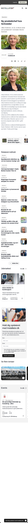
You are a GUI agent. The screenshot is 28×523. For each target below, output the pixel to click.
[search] (22, 8)
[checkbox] (2, 350)
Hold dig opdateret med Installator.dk (15, 520)
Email (3, 343)
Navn (3, 337)
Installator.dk (11, 55)
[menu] (26, 8)
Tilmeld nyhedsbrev (8, 355)
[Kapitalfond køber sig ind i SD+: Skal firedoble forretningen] (14, 242)
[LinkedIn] (15, 61)
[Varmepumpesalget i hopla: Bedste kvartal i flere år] (14, 168)
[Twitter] (18, 61)
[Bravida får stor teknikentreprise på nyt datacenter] (14, 209)
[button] (26, 135)
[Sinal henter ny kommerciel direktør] (14, 188)
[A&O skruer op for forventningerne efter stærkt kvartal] (14, 231)
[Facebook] (12, 61)
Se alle (22, 268)
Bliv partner (22, 2)
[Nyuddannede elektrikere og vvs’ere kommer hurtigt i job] (14, 158)
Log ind (15, 2)
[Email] (21, 61)
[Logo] (7, 8)
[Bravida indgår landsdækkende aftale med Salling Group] (14, 254)
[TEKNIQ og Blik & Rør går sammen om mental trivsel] (14, 220)
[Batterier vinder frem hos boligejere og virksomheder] (14, 199)
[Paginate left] (2, 287)
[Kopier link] (24, 61)
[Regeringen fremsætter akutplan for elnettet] (14, 178)
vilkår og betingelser (12, 350)
